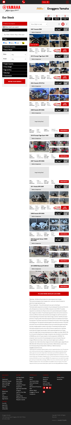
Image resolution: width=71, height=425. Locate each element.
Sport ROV (5, 407)
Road (3, 377)
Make (4, 54)
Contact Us (46, 377)
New (5, 43)
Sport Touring (5, 385)
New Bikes (19, 379)
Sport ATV (4, 405)
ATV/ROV (4, 401)
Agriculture (5, 399)
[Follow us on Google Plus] (50, 388)
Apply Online (19, 396)
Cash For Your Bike (21, 392)
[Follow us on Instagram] (44, 392)
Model (5, 59)
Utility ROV (5, 409)
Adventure (5, 397)
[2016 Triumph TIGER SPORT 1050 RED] (49, 146)
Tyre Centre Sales (34, 381)
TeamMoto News (47, 385)
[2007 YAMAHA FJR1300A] (49, 172)
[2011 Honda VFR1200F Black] (49, 197)
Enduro (4, 393)
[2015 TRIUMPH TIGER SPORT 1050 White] (49, 67)
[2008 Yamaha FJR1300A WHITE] (49, 224)
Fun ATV (4, 403)
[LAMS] (23, 43)
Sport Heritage (6, 383)
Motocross (5, 391)
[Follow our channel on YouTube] (47, 388)
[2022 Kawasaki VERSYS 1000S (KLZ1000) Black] (49, 251)
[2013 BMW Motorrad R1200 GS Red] (49, 277)
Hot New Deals (20, 377)
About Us (45, 379)
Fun (3, 395)
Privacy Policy (60, 377)
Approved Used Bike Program (21, 389)
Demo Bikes (19, 381)
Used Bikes (19, 383)
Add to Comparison (36, 32)
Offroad (4, 389)
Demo (12, 43)
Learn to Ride (46, 383)
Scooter (4, 387)
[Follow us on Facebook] (44, 388)
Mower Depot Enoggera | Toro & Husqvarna (34, 392)
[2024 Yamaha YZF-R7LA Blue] (49, 94)
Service (31, 377)
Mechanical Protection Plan (35, 387)
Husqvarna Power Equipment (21, 386)
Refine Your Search (9, 24)
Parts (31, 379)
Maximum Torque (6, 381)
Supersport (5, 379)
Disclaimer (59, 379)
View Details (65, 50)
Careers (45, 381)
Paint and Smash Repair (34, 384)
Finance (18, 394)
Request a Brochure (21, 398)
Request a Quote (20, 400)
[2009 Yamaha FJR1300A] (49, 121)
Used (17, 43)
